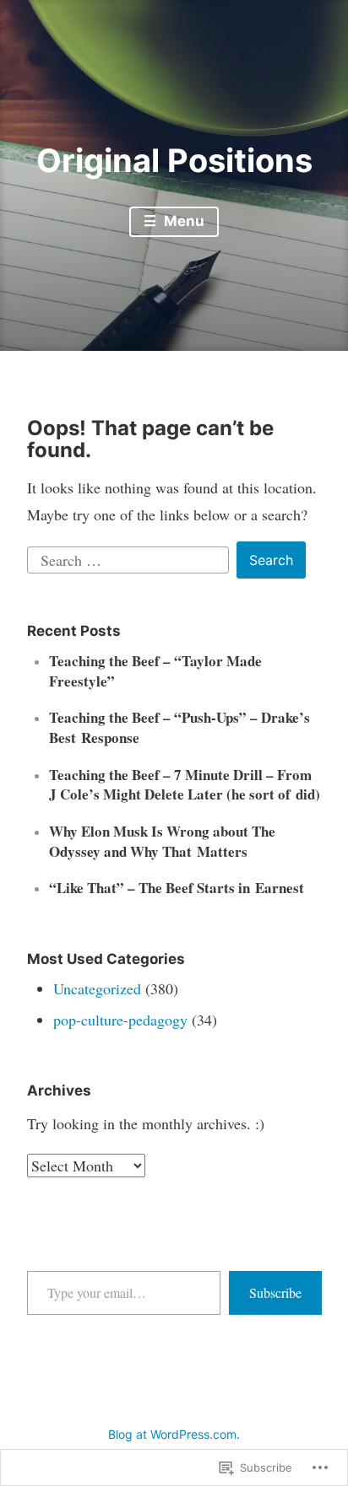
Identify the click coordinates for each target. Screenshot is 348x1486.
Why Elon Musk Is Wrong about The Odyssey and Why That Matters (162, 841)
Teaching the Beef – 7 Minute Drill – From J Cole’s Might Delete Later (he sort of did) (184, 784)
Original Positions (174, 160)
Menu (182, 221)
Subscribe (275, 1292)
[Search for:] (130, 557)
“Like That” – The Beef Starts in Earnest (176, 887)
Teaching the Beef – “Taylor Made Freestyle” (155, 671)
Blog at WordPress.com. (174, 1434)
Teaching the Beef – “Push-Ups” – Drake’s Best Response (179, 727)
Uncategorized (97, 988)
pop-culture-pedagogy (120, 1020)
